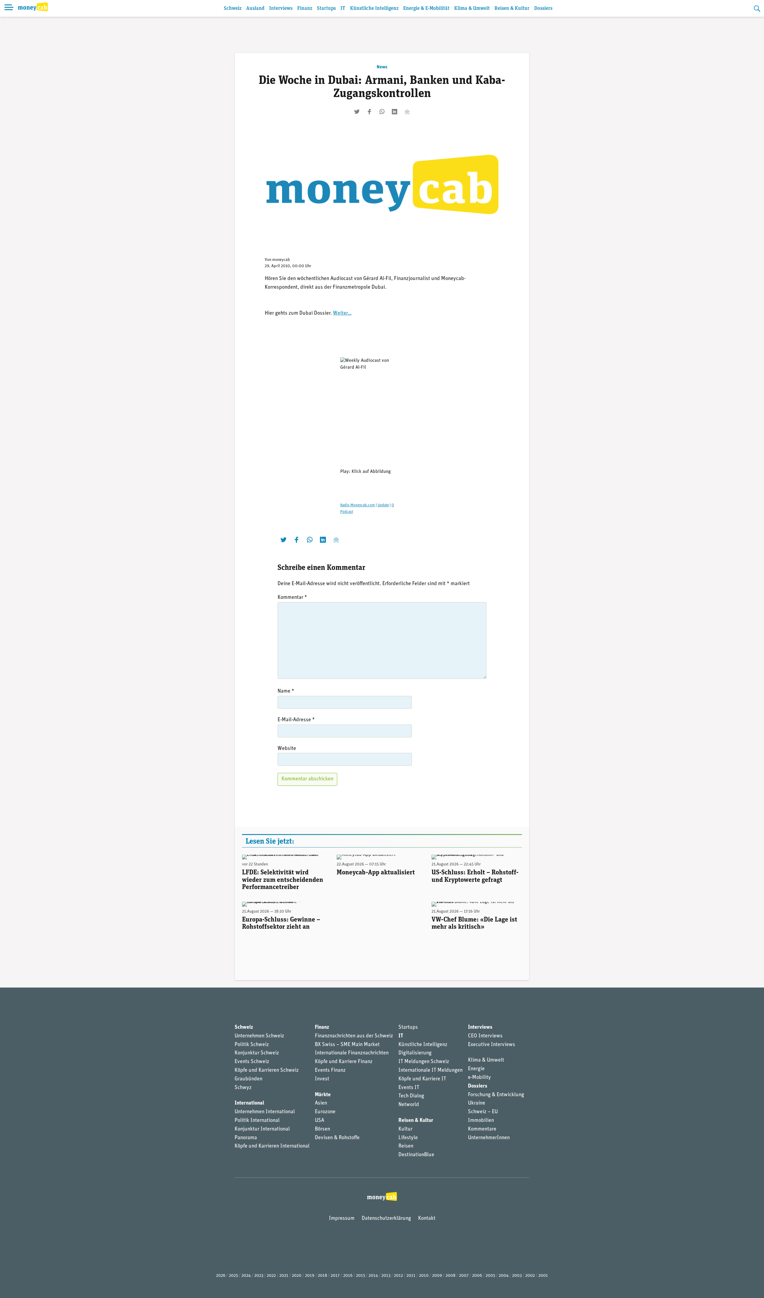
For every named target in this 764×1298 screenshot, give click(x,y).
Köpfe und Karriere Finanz (343, 1062)
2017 (335, 1276)
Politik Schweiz (252, 1045)
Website (287, 748)
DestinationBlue (416, 1155)
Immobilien (481, 1120)
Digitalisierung (415, 1053)
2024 (246, 1276)
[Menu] (9, 8)
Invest (322, 1079)
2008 (450, 1276)
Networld (408, 1105)
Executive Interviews (491, 1045)
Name (286, 691)
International (249, 1103)
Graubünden (248, 1079)
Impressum (342, 1218)
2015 (360, 1276)
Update (383, 505)
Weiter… (342, 313)
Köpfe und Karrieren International (272, 1146)
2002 (530, 1276)
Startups (326, 8)
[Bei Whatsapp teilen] (382, 111)
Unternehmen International (265, 1112)
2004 (504, 1276)
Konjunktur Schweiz (257, 1053)
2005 (490, 1276)
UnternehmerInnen (489, 1138)
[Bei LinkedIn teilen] (394, 111)
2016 (347, 1276)
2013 (385, 1276)
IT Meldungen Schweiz (423, 1062)
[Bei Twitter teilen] (356, 111)
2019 (309, 1276)
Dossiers (543, 8)
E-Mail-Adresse (296, 720)
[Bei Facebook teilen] (369, 111)
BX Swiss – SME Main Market (347, 1045)
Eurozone (325, 1112)
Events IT (408, 1088)
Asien (321, 1103)
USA (319, 1120)
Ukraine (476, 1103)
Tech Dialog (411, 1096)
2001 (543, 1276)
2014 (373, 1276)
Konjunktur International (262, 1129)
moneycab (281, 260)
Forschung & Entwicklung (496, 1095)
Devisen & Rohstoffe (337, 1138)
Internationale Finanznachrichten (352, 1053)
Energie (476, 1069)
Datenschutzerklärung (386, 1218)
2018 (322, 1276)
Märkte (323, 1095)
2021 (283, 1276)
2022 (271, 1276)
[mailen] (407, 111)
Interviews (280, 8)
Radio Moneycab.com (357, 505)
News (382, 67)
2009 (437, 1276)
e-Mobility (479, 1077)
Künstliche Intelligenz (374, 8)
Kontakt (426, 1218)
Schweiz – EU (483, 1112)
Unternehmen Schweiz (259, 1036)
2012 (398, 1276)
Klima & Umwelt (472, 8)
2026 (220, 1276)
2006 (477, 1276)
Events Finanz (330, 1070)
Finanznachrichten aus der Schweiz (354, 1036)
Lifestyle (408, 1138)
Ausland (255, 8)
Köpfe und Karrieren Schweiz (267, 1070)
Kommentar (292, 597)
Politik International (257, 1120)
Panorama (246, 1138)
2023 (258, 1276)
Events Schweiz (252, 1062)
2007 (464, 1276)
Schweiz (232, 8)
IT (343, 8)
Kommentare (482, 1129)
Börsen (322, 1129)
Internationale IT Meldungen (430, 1070)
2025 (233, 1276)
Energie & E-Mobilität (426, 8)
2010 (424, 1276)
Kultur (405, 1129)
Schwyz (243, 1088)
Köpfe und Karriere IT (422, 1079)
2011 (410, 1276)
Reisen (405, 1146)
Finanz (304, 8)
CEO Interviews (485, 1036)
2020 (296, 1276)
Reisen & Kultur (512, 8)
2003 (517, 1276)
